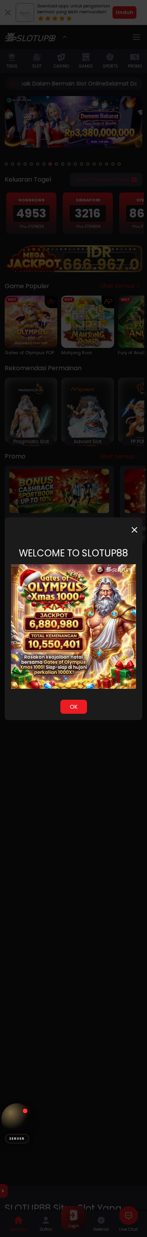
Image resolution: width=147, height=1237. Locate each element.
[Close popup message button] (134, 530)
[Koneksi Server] (17, 1119)
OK (74, 707)
